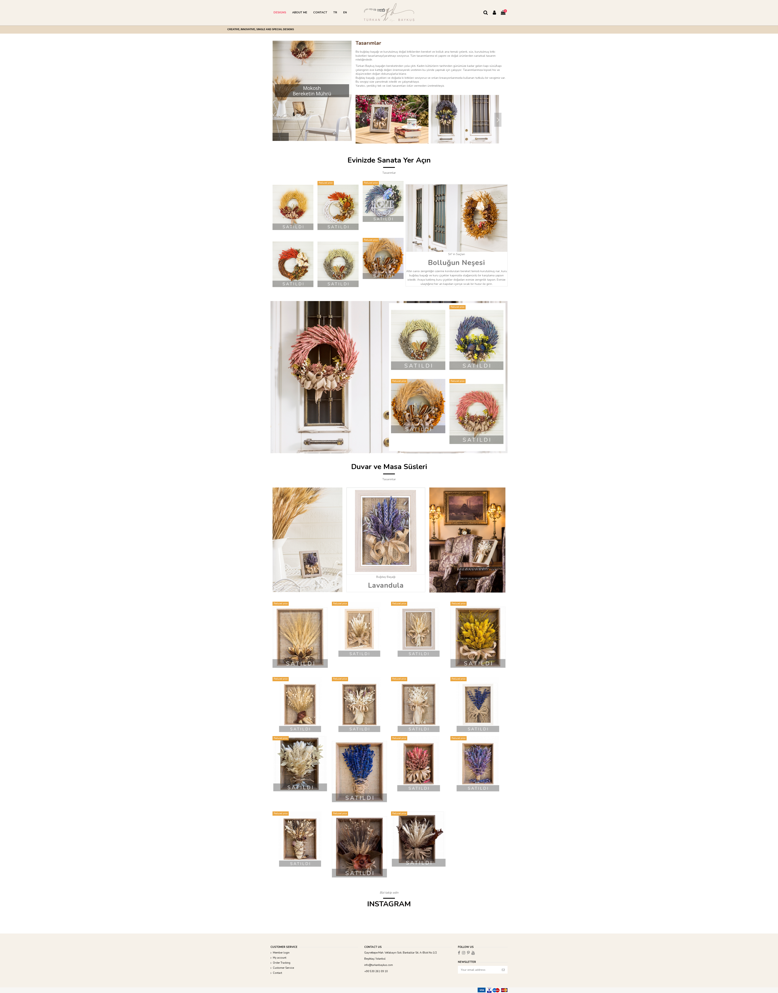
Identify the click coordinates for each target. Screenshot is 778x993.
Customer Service (283, 968)
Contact (277, 973)
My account (279, 958)
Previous (363, 120)
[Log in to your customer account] (494, 12)
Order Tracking (281, 963)
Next (497, 120)
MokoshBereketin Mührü (312, 90)
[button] (279, 12)
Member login (281, 953)
